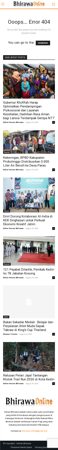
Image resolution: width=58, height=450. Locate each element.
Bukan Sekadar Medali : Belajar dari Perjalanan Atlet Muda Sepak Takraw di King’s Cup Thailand (28, 326)
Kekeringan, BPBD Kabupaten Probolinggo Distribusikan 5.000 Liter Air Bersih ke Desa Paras (26, 161)
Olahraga (7, 370)
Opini (6, 317)
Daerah (7, 152)
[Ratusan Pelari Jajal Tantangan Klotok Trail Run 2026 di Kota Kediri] (29, 356)
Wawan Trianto (10, 334)
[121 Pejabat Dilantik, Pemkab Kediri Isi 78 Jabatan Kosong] (29, 251)
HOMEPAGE (43, 43)
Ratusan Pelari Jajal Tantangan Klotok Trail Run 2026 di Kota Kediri (28, 377)
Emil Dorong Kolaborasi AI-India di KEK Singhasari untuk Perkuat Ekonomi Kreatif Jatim (28, 220)
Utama (6, 97)
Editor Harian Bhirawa (13, 122)
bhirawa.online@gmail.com (34, 431)
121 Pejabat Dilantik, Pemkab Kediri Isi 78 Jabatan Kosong (28, 271)
